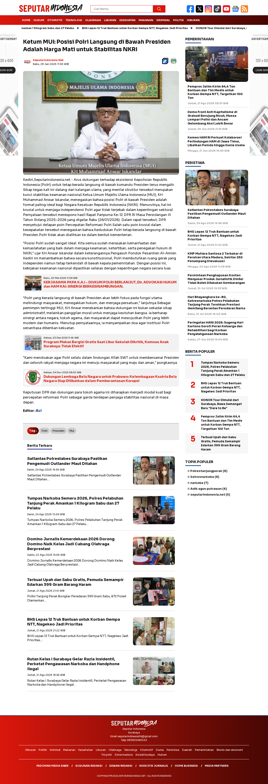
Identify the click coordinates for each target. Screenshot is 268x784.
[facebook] (191, 11)
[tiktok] (218, 11)
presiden (58, 431)
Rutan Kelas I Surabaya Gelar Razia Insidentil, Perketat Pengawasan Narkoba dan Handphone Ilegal (73, 664)
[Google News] (236, 11)
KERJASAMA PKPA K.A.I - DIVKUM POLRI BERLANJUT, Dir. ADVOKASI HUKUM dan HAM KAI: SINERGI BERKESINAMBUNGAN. (110, 284)
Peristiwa (172, 750)
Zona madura (124, 754)
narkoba (199, 483)
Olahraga (93, 20)
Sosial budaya (145, 754)
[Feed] (245, 11)
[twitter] (200, 11)
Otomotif (54, 20)
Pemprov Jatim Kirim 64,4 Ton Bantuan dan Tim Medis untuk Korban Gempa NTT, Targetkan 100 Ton (215, 92)
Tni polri (106, 754)
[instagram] (209, 11)
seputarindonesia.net (48, 60)
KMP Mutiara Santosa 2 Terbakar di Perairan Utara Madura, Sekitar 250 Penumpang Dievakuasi (215, 257)
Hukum (39, 20)
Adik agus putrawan (208, 489)
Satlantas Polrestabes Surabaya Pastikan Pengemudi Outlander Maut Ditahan (67, 461)
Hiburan (193, 20)
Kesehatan (127, 20)
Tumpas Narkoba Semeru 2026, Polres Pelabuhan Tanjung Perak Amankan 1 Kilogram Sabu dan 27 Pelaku (75, 503)
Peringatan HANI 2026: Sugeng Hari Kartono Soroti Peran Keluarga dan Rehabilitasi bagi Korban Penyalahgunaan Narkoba (215, 328)
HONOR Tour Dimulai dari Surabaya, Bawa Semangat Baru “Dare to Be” (221, 404)
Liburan (110, 20)
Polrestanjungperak (208, 471)
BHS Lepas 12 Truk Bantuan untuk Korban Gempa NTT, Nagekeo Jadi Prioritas (111, 28)
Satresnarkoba (204, 477)
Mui (71, 431)
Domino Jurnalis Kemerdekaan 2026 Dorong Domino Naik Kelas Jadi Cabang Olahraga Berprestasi (71, 544)
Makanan (146, 20)
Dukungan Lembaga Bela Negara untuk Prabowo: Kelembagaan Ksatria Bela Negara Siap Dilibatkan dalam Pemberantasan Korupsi (110, 378)
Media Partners (217, 765)
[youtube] (227, 11)
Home (26, 20)
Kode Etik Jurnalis (153, 765)
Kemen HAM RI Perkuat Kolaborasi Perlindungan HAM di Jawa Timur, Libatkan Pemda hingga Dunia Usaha (216, 141)
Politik (178, 20)
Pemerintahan (204, 750)
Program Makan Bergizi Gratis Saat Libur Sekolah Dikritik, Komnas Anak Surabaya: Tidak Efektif (106, 344)
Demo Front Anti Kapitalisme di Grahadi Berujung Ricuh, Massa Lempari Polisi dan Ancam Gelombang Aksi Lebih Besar (212, 117)
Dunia (160, 750)
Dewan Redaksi (120, 765)
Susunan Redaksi (88, 765)
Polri (44, 431)
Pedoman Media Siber (52, 765)
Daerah (187, 750)
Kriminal (163, 20)
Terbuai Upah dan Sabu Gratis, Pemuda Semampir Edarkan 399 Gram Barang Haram (75, 582)
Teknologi (74, 20)
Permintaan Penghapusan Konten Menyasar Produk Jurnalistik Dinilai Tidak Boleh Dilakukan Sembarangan (216, 279)
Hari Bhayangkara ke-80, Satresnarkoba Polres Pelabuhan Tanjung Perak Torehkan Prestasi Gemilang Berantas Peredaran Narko (216, 302)
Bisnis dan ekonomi (229, 750)
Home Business (186, 765)
